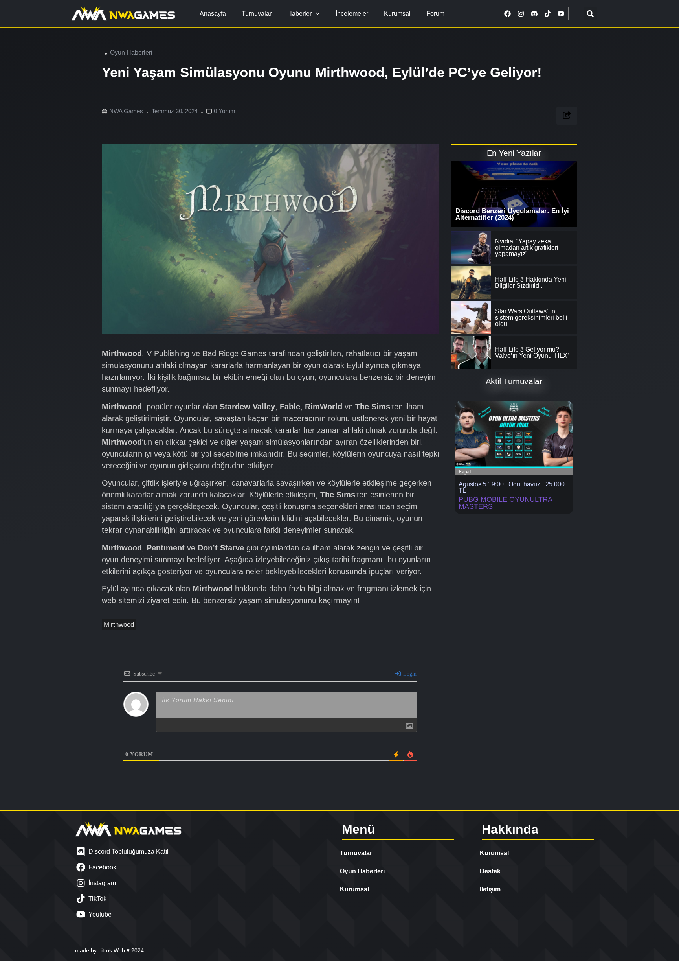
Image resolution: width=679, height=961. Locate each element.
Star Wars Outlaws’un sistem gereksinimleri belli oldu (531, 317)
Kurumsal (397, 13)
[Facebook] (507, 13)
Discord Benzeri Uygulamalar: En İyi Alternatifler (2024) (512, 214)
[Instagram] (521, 13)
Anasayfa (213, 13)
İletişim (490, 889)
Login (409, 674)
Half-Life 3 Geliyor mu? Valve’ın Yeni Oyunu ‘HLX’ (532, 352)
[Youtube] (561, 13)
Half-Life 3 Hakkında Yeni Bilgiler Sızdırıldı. (530, 282)
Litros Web (112, 950)
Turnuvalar (257, 13)
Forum (435, 13)
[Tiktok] (547, 13)
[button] (590, 13)
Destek (490, 871)
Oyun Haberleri (131, 52)
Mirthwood (119, 624)
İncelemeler (352, 13)
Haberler (299, 13)
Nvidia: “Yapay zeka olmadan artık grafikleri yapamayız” (526, 247)
